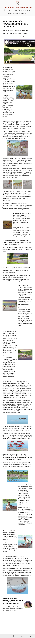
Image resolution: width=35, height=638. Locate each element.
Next (30, 636)
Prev (13, 636)
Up (22, 636)
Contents (4, 636)
